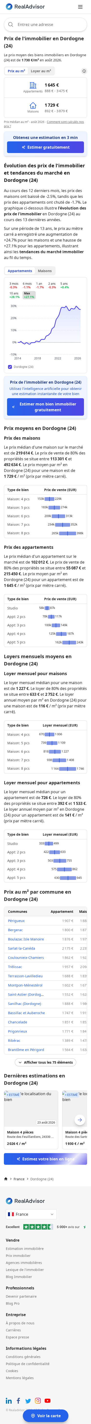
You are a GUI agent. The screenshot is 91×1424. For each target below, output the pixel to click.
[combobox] (45, 24)
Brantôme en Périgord (26, 1049)
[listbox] (45, 1120)
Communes (17, 911)
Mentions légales (20, 1377)
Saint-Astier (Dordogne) (27, 994)
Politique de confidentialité (28, 1363)
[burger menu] (80, 7)
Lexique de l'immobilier (25, 1269)
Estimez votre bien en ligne (48, 1159)
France (19, 1179)
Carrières (13, 1330)
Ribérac (14, 1040)
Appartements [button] (20, 270)
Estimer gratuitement (48, 147)
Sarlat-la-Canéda (21, 948)
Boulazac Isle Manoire (26, 939)
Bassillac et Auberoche (26, 1013)
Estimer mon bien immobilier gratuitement (48, 407)
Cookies (12, 1370)
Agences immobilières (24, 1262)
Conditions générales (23, 1356)
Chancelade (17, 1022)
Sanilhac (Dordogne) (24, 1003)
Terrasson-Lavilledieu (25, 976)
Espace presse (17, 1337)
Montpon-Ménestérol (25, 985)
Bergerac (15, 930)
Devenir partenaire (21, 1296)
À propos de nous (20, 1323)
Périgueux (16, 920)
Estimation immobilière (25, 1248)
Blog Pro (12, 1303)
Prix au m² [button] (16, 71)
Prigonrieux (17, 1031)
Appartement (62, 911)
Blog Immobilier (19, 1276)
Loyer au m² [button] (41, 71)
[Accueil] (6, 1179)
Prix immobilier (18, 1255)
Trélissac (15, 966)
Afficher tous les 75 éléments (48, 1062)
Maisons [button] (45, 270)
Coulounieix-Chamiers (26, 957)
